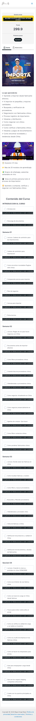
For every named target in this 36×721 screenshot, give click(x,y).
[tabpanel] (18, 122)
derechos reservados (17, 714)
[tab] (6, 47)
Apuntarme (18, 39)
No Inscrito (18, 17)
